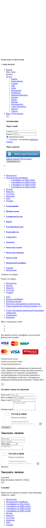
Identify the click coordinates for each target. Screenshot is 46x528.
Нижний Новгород (19, 95)
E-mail (9, 131)
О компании (11, 315)
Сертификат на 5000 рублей (23, 187)
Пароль (9, 134)
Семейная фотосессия (14, 216)
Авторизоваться (13, 161)
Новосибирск (17, 81)
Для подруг (10, 242)
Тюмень (14, 97)
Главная (9, 268)
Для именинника (12, 206)
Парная (9, 222)
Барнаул (14, 109)
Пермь (14, 100)
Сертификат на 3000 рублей (23, 185)
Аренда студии (11, 258)
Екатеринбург (17, 104)
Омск (13, 88)
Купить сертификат (14, 299)
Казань (9, 70)
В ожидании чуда (12, 232)
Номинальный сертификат (16, 263)
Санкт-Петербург (18, 106)
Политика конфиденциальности (11, 364)
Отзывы (9, 201)
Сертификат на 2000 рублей (23, 182)
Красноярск (16, 90)
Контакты (10, 196)
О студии (10, 194)
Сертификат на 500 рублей (23, 180)
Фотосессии (11, 175)
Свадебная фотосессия (14, 227)
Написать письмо (13, 301)
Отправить (6, 427)
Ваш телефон (7, 397)
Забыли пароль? (13, 159)
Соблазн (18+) (11, 237)
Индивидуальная (12, 211)
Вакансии (10, 317)
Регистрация (26, 159)
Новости (10, 191)
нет (10, 76)
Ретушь (9, 189)
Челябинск (16, 93)
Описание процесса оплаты (9, 359)
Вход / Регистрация (14, 113)
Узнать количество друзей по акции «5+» (24, 306)
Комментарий (7, 409)
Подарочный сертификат (17, 178)
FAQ (8, 198)
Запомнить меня (16, 137)
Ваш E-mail (6, 400)
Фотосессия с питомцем (15, 252)
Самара (14, 83)
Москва (14, 102)
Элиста (14, 111)
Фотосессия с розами (14, 247)
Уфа (13, 86)
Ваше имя (5, 395)
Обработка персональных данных (11, 361)
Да (7, 76)
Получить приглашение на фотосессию (23, 304)
